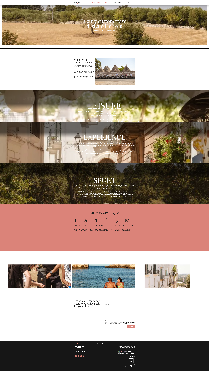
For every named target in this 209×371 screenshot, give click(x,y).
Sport (110, 2)
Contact (119, 2)
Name (106, 300)
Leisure (98, 2)
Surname (107, 304)
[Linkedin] (81, 356)
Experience (104, 2)
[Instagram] (126, 2)
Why (115, 2)
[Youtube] (130, 2)
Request (107, 313)
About (93, 2)
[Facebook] (124, 2)
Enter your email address (110, 308)
